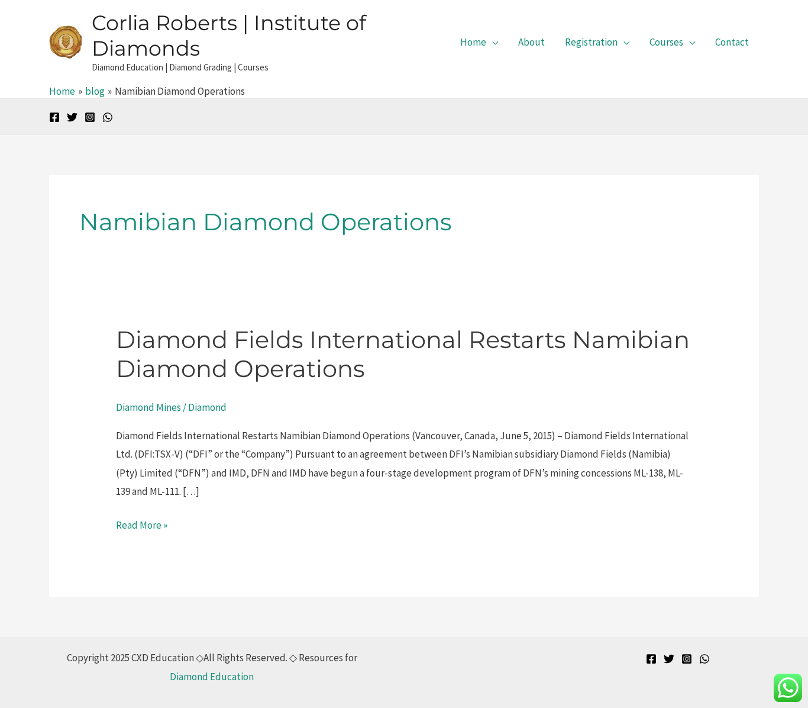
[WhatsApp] (107, 117)
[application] (492, 42)
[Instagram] (90, 117)
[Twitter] (72, 117)
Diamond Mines (148, 407)
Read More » (141, 524)
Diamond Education (212, 676)
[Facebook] (54, 117)
